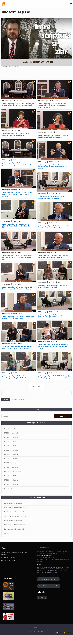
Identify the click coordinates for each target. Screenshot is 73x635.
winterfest (7, 533)
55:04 (69, 370)
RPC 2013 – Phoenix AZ (11, 454)
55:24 (69, 279)
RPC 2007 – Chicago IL (11, 480)
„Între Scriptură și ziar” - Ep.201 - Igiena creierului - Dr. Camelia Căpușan (15, 134)
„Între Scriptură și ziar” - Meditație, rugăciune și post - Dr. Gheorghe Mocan (54, 316)
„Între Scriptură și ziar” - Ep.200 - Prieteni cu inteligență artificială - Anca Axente (53, 136)
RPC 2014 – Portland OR (11, 450)
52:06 (33, 127)
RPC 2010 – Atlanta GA (11, 467)
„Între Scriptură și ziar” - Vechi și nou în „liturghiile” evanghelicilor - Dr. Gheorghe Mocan (16, 226)
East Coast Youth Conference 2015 (14, 503)
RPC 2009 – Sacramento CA (12, 471)
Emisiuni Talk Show (18, 399)
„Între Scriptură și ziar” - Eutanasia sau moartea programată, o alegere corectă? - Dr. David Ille (18, 164)
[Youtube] (45, 597)
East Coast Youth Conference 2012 (14, 529)
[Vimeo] (42, 597)
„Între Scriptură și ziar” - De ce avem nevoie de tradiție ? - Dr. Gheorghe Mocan (18, 317)
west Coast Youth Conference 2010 (15, 516)
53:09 (33, 187)
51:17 (33, 311)
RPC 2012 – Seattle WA (11, 458)
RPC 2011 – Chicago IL (11, 463)
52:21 (69, 250)
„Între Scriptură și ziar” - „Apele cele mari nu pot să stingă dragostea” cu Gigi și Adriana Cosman (53, 346)
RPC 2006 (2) (8, 488)
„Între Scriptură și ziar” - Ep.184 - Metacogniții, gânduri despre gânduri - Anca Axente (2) (54, 377)
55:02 (33, 98)
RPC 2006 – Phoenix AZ (11, 484)
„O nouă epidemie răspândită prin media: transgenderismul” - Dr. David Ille (52, 197)
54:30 (33, 250)
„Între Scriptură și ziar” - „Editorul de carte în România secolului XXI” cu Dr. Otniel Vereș (17, 288)
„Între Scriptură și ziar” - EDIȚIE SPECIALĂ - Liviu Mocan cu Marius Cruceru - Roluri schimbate (17, 194)
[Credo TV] (3, 3)
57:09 (69, 190)
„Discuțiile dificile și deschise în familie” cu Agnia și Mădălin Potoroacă (52, 286)
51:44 (33, 218)
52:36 (69, 309)
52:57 (33, 281)
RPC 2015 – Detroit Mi (10, 446)
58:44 (33, 370)
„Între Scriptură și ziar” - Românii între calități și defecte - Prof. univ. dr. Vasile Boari (54, 227)
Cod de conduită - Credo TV (48, 579)
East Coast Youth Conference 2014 (14, 512)
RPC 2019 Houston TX (11, 429)
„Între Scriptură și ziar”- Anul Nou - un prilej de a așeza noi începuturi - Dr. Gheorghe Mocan (18, 104)
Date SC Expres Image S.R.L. (48, 586)
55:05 (69, 339)
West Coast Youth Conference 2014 (15, 507)
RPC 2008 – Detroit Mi (10, 476)
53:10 (69, 129)
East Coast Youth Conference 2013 (14, 520)
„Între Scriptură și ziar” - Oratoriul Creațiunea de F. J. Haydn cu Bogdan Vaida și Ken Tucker (17, 377)
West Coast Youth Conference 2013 (15, 525)
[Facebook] (38, 597)
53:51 (69, 159)
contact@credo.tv (10, 560)
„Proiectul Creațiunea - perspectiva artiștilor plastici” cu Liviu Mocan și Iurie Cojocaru (17, 347)
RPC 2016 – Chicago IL (11, 441)
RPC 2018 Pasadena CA (11, 433)
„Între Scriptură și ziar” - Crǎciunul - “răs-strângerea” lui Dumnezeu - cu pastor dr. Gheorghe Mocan (52, 105)
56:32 (33, 340)
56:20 (69, 98)
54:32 (33, 157)
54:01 (69, 220)
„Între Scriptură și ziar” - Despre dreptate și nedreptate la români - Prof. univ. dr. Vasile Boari (17, 257)
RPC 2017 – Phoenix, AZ (11, 437)
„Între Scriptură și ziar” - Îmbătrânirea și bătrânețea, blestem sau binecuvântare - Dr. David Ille (53, 166)
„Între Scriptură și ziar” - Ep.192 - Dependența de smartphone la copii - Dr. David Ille (53, 256)
